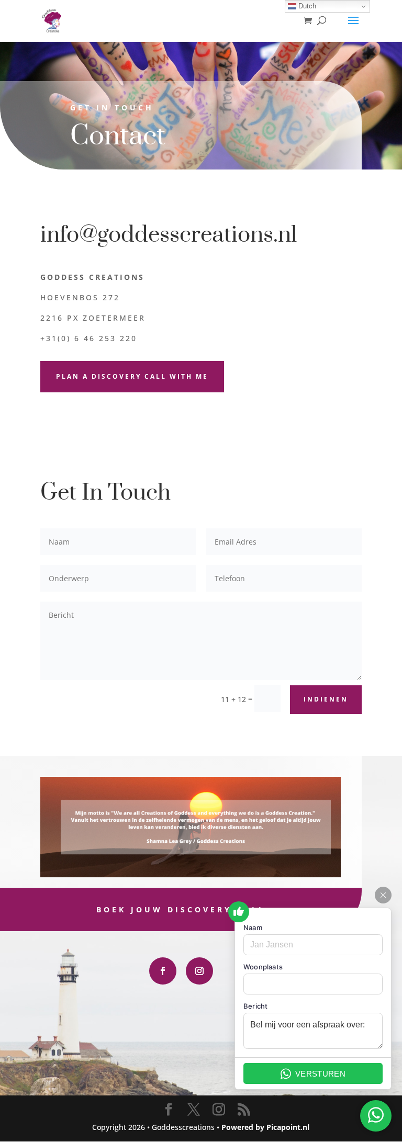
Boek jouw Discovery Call (180, 909)
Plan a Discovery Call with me (132, 376)
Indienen (326, 699)
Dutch (306, 6)
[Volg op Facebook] (162, 971)
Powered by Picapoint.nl (265, 1127)
